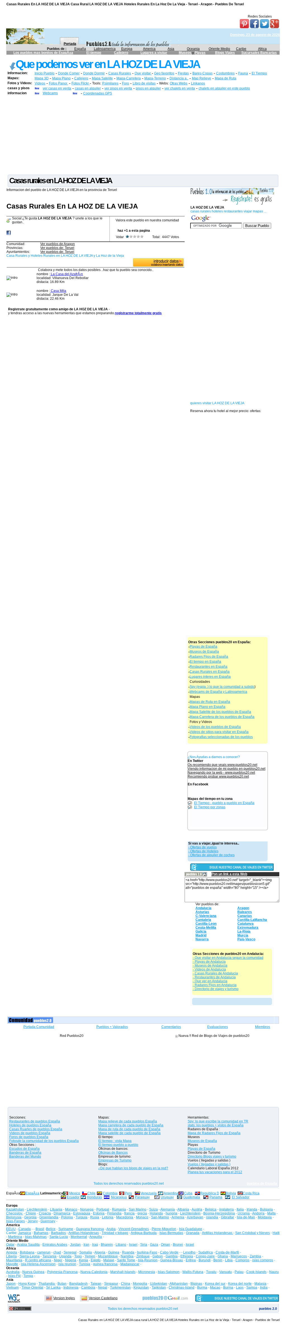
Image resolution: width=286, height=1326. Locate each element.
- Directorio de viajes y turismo (216, 989)
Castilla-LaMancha (252, 920)
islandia (212, 1217)
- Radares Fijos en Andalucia (215, 985)
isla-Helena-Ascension (38, 1264)
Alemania (167, 1209)
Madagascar (129, 1264)
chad (57, 1252)
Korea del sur (215, 1284)
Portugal (102, 1209)
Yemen (90, 1256)
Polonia (67, 1217)
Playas (200, 53)
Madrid (201, 935)
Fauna (243, 73)
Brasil (39, 1229)
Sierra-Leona (30, 1256)
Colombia (110, 1193)
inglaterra (226, 1209)
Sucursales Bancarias (259, 53)
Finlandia (114, 1213)
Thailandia (47, 1284)
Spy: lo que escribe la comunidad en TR (218, 1121)
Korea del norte (240, 1284)
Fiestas (183, 73)
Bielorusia (14, 1217)
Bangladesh (78, 1284)
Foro (125, 83)
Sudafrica (205, 1252)
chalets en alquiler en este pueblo (224, 88)
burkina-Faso (147, 1252)
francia (129, 1213)
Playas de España (203, 647)
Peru (128, 1193)
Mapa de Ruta (225, 78)
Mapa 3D (42, 78)
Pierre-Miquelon (164, 1229)
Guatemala (191, 1197)
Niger (58, 1260)
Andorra (258, 1213)
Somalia (85, 1252)
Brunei (178, 1245)
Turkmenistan (120, 1287)
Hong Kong (27, 1284)
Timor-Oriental (32, 1287)
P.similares (110, 83)
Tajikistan (159, 1287)
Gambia (172, 1256)
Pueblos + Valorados (112, 1027)
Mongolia (140, 1284)
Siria (143, 1245)
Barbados (58, 1233)
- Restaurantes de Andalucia (214, 977)
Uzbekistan (158, 1284)
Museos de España (204, 652)
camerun (44, 1252)
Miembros (262, 1027)
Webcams (50, 93)
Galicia (201, 931)
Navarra (202, 939)
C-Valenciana (206, 916)
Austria (197, 1209)
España (80, 49)
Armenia (177, 1217)
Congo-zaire (205, 1256)
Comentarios (171, 1027)
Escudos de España (24, 1149)
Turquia (81, 1217)
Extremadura (247, 928)
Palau (239, 1272)
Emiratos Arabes (54, 1245)
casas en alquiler (88, 88)
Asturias (202, 912)
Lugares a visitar (153, 53)
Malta (271, 1213)
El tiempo (93, 53)
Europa (126, 49)
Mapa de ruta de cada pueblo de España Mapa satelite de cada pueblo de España (129, 1131)
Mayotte (12, 1264)
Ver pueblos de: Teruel (57, 248)
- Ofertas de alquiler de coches (211, 855)
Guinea (113, 1252)
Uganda (65, 1256)
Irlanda (252, 1209)
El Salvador (240, 1197)
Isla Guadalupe (190, 1229)
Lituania (56, 1209)
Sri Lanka (53, 1287)
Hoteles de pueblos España (30, 1125)
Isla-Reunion (148, 1260)
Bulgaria (266, 1209)
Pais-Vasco (246, 939)
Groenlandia (48, 1217)
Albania (183, 1209)
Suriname (65, 1229)
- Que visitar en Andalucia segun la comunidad (228, 958)
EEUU (11, 1229)
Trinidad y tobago (115, 1233)
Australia (13, 1272)
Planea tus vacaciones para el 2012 (215, 1172)
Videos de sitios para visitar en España (219, 732)
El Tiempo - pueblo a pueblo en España (224, 803)
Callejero (121, 53)
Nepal (102, 1287)
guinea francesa (105, 1264)
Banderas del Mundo (25, 1156)
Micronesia (146, 1272)
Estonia (98, 1213)
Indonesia (70, 1287)
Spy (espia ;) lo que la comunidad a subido (222, 687)
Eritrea (191, 1260)
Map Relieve (201, 78)
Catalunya (245, 924)
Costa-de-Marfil (227, 1252)
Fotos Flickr (81, 83)
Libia (229, 1260)
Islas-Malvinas (36, 1237)
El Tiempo (259, 73)
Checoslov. (14, 1213)
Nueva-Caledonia (94, 1272)
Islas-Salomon (169, 1272)
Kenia (83, 1260)
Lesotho (189, 1252)
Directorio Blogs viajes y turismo (212, 1156)
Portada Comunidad (38, 1027)
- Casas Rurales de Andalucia (215, 973)
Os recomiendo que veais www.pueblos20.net (222, 765)
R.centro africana (38, 1260)
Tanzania (49, 1256)
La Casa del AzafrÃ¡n (66, 274)
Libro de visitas (144, 83)
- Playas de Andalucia (209, 962)
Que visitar (143, 73)
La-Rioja (244, 931)
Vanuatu (225, 1272)
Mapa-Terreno (155, 78)
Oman (165, 1245)
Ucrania (244, 1213)
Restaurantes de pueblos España (34, 1121)
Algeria (99, 1252)
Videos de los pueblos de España (215, 727)
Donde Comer (69, 73)
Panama (215, 1197)
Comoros (242, 1260)
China (125, 1284)
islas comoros (262, 1260)
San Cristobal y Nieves (252, 1233)
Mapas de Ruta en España (210, 702)
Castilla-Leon (206, 924)
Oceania (193, 49)
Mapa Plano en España (207, 707)
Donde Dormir (94, 73)
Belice (51, 1229)
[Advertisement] (143, 135)
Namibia (127, 1256)
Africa (262, 49)
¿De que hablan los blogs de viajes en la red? (133, 1168)
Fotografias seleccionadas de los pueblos (221, 737)
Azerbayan (195, 1217)
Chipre (31, 1213)
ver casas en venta (57, 88)
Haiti (276, 1233)
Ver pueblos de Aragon (57, 244)
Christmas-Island (181, 1287)
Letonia (107, 1217)
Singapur (111, 1284)
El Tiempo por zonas (209, 807)
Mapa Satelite (102, 78)
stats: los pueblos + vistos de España (216, 1125)
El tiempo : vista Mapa (115, 1141)
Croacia (45, 1213)
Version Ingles (64, 1298)
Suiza (153, 1209)
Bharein (107, 1245)
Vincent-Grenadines (133, 1229)
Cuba (188, 1193)
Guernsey (47, 1221)
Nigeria (70, 1260)
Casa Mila (58, 291)
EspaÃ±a (32, 1193)
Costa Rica (251, 1193)
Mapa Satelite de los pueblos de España (220, 712)
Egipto (96, 1260)
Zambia (255, 1256)
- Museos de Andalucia (210, 965)
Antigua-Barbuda (144, 1233)
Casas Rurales (119, 73)
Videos (40, 83)
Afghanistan (179, 1284)
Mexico (74, 1193)
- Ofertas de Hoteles (203, 851)
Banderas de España (25, 1153)
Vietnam (12, 1287)
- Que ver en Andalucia (210, 981)
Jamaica (24, 1233)
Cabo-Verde (169, 1252)
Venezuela (148, 1193)
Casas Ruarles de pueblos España (35, 1129)
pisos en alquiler (148, 88)
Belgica (210, 1209)
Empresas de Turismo (115, 1160)
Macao (215, 1287)
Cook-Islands (256, 1272)
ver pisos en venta (118, 88)
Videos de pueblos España (29, 1133)
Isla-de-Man (246, 1217)
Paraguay (142, 1197)
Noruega (87, 1209)
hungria (171, 1213)
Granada (192, 1233)
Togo (78, 1256)
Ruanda (128, 1252)
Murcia (242, 935)
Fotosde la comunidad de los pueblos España (44, 1141)
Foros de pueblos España (28, 1137)
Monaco (71, 1209)
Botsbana (27, 1252)
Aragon (243, 908)
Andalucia (203, 908)
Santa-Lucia (58, 1237)
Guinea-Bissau (171, 1260)
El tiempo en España (205, 662)
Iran (86, 1245)
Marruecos (239, 1256)
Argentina (171, 1193)
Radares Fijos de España (209, 657)
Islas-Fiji (14, 1276)
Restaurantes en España (208, 667)
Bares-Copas (202, 73)
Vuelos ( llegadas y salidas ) (209, 1164)
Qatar (10, 1245)
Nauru (274, 1272)
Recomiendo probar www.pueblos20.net (218, 776)
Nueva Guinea (33, 1272)
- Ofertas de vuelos (202, 847)
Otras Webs (178, 83)
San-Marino (160, 1217)
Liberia (11, 1256)
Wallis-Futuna (192, 1272)
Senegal (70, 1252)
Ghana (223, 1256)
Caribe (241, 49)
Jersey (33, 1221)
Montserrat (79, 1237)
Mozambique (108, 1256)
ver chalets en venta (180, 88)
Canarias (244, 916)
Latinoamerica (105, 49)
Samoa (251, 1287)
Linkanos (198, 83)
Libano (121, 1245)
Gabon (157, 1256)
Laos (240, 1287)
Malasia (260, 1284)
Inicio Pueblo (44, 73)
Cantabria (203, 920)
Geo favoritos (164, 73)
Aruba (111, 1229)
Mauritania (14, 1260)
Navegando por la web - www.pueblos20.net (221, 773)
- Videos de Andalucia (209, 969)
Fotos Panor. (58, 83)
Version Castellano (103, 1298)
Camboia (88, 1287)
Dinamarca (62, 1213)
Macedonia (124, 1217)
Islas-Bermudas (171, 1233)
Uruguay (167, 1197)
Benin (217, 1260)
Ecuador (73, 1197)
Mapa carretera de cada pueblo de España (130, 1125)
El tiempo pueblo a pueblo (118, 1145)
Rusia (94, 1217)
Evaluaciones (217, 1027)
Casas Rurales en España (210, 672)
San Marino (137, 1209)
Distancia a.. (179, 78)
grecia (142, 1213)
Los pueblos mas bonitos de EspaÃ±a (43, 53)
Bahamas (41, 1233)
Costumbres (225, 73)
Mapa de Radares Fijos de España (214, 1133)
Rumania (119, 1209)
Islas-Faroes (15, 1221)
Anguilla (95, 1237)
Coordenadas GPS (97, 93)
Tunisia (84, 1264)
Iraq (95, 1245)
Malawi (108, 1260)
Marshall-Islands (122, 1272)
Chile (91, 1193)
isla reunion (67, 1264)
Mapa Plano (61, 78)
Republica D (209, 1193)
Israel (133, 1245)
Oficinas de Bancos (113, 1153)
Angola (11, 1252)
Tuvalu (211, 1272)
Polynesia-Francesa (62, 1272)
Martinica (15, 1237)
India (264, 1287)
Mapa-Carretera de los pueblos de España (222, 717)
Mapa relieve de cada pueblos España (127, 1121)
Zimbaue (143, 1256)
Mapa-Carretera (128, 78)
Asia (171, 49)
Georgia (30, 1217)
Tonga (28, 1276)
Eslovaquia (81, 1213)
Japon (11, 1284)
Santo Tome (126, 1260)
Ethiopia (186, 1256)
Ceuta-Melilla (206, 928)
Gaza (154, 1245)
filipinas (196, 1284)
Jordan (75, 1245)
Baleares (244, 912)
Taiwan (95, 1284)
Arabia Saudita (28, 1245)
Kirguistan (141, 1287)
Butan (62, 1284)
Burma (202, 1287)
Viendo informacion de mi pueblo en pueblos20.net (226, 769)
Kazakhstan (15, 1209)
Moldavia (265, 1217)
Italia (240, 1209)
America (149, 49)
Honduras (94, 1197)
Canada (24, 1229)
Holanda (156, 1213)
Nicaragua (119, 1197)
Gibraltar (227, 1217)
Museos (185, 53)
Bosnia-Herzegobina (219, 1213)
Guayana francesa (90, 1229)
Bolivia (231, 1193)
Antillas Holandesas (83, 1233)
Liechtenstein (37, 1209)
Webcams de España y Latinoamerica (218, 692)
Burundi (205, 1260)
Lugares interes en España (210, 677)
